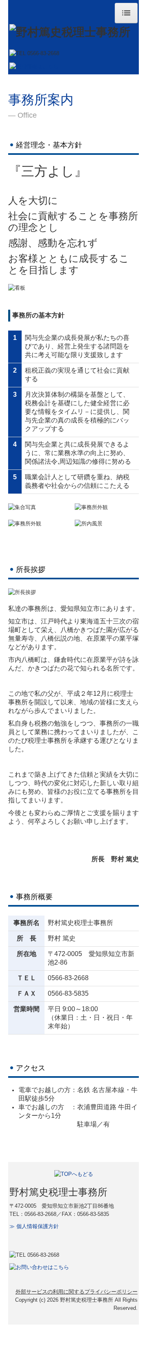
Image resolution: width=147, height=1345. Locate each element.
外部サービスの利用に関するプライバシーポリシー (77, 1292)
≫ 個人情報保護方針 (34, 1226)
